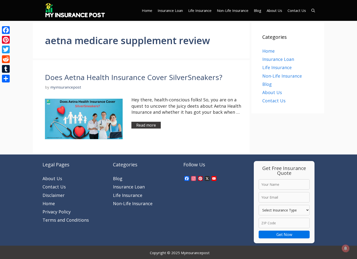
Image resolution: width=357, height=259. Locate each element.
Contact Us (297, 10)
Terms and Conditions (65, 220)
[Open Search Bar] (313, 10)
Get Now (284, 234)
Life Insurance (200, 10)
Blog (257, 10)
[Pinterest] (6, 40)
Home (147, 10)
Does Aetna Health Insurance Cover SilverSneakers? (133, 77)
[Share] (6, 78)
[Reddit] (6, 59)
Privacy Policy (56, 212)
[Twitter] (6, 49)
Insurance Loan (170, 10)
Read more (146, 125)
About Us (274, 10)
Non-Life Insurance (232, 10)
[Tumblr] (6, 69)
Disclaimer (53, 195)
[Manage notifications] (345, 248)
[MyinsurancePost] (75, 10)
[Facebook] (6, 30)
